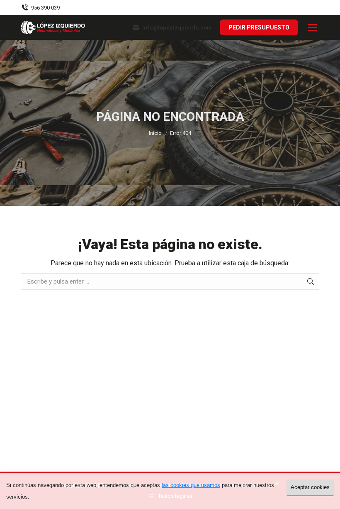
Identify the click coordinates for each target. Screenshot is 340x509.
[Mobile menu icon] (312, 27)
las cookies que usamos (191, 485)
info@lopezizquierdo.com (177, 27)
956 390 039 (45, 8)
